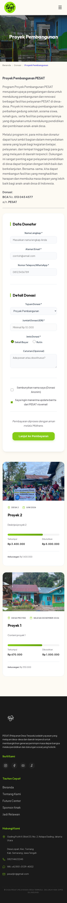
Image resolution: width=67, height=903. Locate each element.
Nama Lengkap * (34, 233)
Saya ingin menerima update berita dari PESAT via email (35, 402)
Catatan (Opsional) (33, 351)
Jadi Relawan (11, 814)
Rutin (39, 342)
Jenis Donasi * (33, 336)
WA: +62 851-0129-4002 (20, 866)
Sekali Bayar (21, 342)
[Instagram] (5, 765)
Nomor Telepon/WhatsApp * (33, 265)
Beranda (6, 65)
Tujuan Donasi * (33, 304)
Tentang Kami (11, 794)
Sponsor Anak (11, 807)
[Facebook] (14, 765)
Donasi (17, 65)
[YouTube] (23, 765)
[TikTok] (32, 765)
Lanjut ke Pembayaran (33, 436)
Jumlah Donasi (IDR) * (33, 320)
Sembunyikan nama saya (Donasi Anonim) (36, 389)
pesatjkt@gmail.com (18, 873)
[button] (31, 497)
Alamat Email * (34, 249)
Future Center (11, 801)
